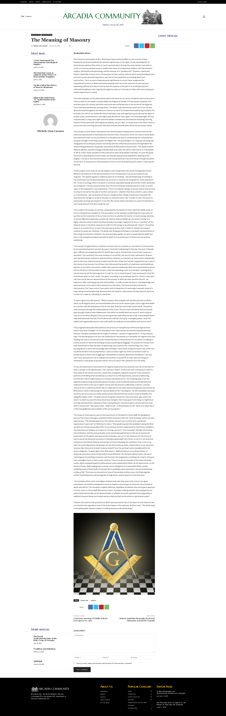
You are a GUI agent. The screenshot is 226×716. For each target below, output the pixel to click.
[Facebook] (190, 16)
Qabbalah (37, 661)
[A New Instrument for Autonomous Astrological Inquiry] (63, 63)
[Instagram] (36, 703)
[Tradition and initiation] (63, 652)
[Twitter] (194, 16)
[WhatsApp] (152, 45)
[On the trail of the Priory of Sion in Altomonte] (63, 88)
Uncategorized (47, 35)
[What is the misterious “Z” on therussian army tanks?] (63, 100)
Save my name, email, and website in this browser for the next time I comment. (104, 663)
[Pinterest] (147, 45)
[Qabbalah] (63, 664)
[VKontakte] (45, 703)
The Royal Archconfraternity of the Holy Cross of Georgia (45, 638)
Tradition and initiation (44, 649)
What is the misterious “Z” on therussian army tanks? (44, 100)
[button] (204, 16)
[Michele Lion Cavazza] (50, 121)
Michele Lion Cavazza (40, 46)
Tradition (93, 600)
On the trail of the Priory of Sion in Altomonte (45, 86)
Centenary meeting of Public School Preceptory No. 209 (90, 619)
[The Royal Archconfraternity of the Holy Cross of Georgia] (63, 639)
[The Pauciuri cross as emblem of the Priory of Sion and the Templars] (63, 76)
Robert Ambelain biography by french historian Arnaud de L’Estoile (137, 619)
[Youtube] (198, 16)
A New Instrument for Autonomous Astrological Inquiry (45, 62)
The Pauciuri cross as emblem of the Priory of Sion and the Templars (44, 75)
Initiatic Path (36, 35)
